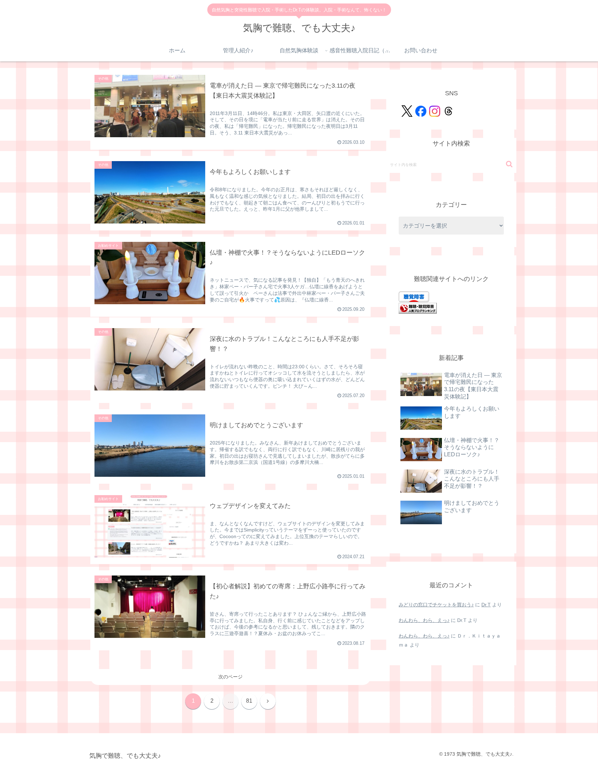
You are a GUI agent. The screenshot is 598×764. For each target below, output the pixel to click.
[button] (509, 164)
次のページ (230, 676)
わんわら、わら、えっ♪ (424, 620)
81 (249, 701)
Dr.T (486, 604)
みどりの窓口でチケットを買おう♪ (436, 604)
